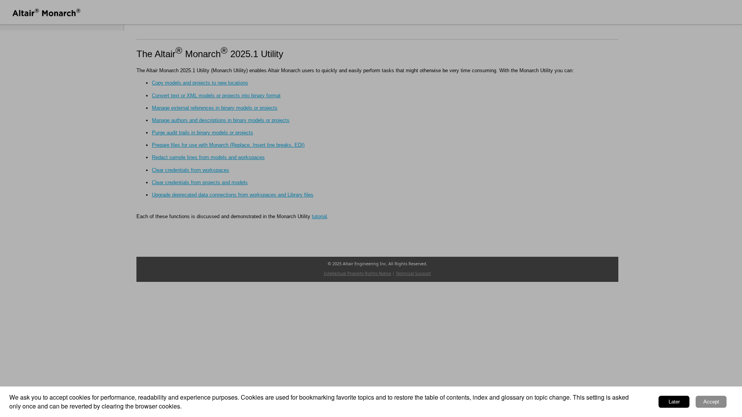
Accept (711, 402)
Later (674, 402)
